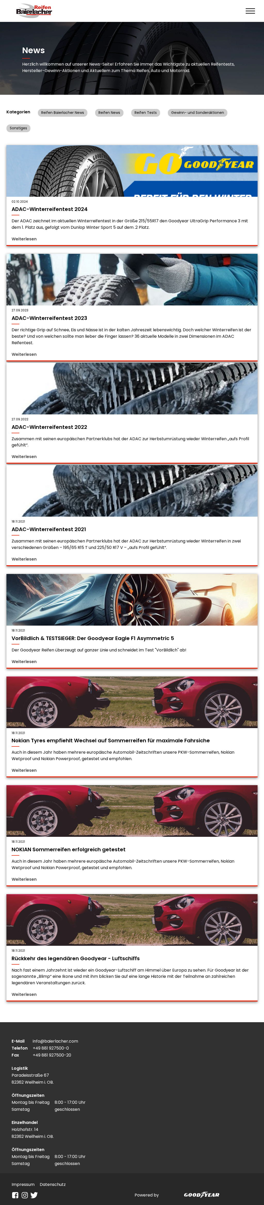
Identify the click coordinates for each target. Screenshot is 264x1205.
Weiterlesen (24, 239)
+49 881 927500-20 (52, 1055)
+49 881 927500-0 (51, 1048)
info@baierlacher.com (55, 1041)
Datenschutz (53, 1184)
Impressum (23, 1184)
